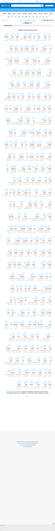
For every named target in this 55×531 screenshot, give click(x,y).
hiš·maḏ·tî (41, 226)
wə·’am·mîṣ (25, 370)
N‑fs (46, 184)
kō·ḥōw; (49, 346)
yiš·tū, (25, 214)
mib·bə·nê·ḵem (21, 274)
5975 (45, 357)
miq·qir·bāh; (31, 83)
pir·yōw (8, 238)
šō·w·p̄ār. (14, 71)
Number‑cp (19, 268)
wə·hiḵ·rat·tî (47, 83)
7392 (10, 357)
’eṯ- (10, 107)
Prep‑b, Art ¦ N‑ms (48, 172)
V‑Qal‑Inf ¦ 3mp (15, 112)
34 (36, 165)
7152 (10, 57)
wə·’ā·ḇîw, (43, 191)
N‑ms (15, 76)
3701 (49, 165)
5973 (49, 93)
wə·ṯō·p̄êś (18, 346)
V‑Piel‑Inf (13, 196)
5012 (23, 309)
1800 (32, 177)
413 (29, 189)
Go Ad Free (2, 525)
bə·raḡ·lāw (29, 358)
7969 (29, 33)
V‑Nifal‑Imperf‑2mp (22, 316)
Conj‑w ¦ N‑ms (49, 196)
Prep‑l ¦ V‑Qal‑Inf (9, 268)
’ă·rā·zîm (49, 238)
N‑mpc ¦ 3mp (8, 124)
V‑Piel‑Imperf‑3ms (12, 340)
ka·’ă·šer (35, 322)
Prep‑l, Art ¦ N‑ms (10, 52)
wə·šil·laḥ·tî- (47, 59)
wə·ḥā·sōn (36, 238)
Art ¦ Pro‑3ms (30, 388)
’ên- (26, 286)
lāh (11, 322)
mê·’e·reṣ (10, 250)
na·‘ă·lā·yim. (22, 167)
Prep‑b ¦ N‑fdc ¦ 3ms (28, 364)
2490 (13, 189)
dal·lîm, (33, 179)
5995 (6, 321)
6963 (21, 69)
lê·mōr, (34, 310)
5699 (22, 321)
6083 (49, 177)
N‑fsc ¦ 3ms (25, 352)
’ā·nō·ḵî (8, 310)
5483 (49, 369)
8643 (27, 69)
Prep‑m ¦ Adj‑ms (31, 340)
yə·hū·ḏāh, (49, 107)
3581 (49, 345)
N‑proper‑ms (38, 40)
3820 (19, 369)
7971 (48, 57)
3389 (33, 141)
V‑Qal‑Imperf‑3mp (35, 196)
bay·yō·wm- (37, 382)
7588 (39, 69)
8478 (35, 249)
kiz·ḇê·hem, (7, 119)
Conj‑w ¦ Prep (11, 40)
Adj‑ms (43, 172)
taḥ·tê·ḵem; (40, 322)
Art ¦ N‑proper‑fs (9, 64)
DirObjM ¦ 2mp (15, 256)
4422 (32, 345)
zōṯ (21, 286)
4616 (18, 189)
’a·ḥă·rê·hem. (31, 131)
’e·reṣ (45, 179)
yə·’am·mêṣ (12, 334)
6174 (49, 381)
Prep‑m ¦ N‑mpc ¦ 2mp (20, 280)
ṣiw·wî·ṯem (42, 310)
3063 (49, 105)
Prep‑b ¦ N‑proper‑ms (9, 136)
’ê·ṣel (14, 203)
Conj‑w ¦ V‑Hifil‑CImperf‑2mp (33, 304)
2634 (36, 237)
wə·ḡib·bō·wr (43, 346)
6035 (19, 177)
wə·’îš (50, 191)
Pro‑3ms (31, 244)
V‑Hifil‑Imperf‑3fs (28, 328)
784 (38, 57)
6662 (42, 165)
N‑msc (22, 52)
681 (13, 201)
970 (49, 285)
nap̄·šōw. (25, 346)
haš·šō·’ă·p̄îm (13, 167)
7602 (14, 165)
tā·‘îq (30, 322)
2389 (25, 333)
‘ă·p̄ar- (50, 179)
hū (31, 238)
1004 (18, 213)
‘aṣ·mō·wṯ (26, 47)
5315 (25, 345)
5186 (14, 177)
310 (32, 129)
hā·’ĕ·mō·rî (29, 226)
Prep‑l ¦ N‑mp (12, 280)
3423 (10, 261)
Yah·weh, (38, 35)
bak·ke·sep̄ (48, 167)
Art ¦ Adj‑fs (16, 328)
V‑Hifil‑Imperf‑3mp (13, 184)
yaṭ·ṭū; (14, 179)
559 (44, 33)
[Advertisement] (27, 422)
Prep (34, 40)
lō (29, 310)
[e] (49, 33)
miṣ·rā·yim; (48, 262)
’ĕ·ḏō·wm (16, 47)
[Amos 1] (1, 240)
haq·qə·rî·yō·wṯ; (8, 59)
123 (16, 45)
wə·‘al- (12, 35)
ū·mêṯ (50, 71)
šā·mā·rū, (27, 119)
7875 (10, 45)
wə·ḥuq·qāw (43, 119)
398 (27, 57)
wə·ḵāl (24, 83)
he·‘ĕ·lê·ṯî (21, 250)
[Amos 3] (53, 240)
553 (13, 333)
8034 (6, 189)
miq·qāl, (32, 334)
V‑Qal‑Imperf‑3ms (44, 364)
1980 (45, 129)
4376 (9, 153)
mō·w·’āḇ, (17, 35)
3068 (38, 33)
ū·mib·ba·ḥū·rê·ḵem (47, 286)
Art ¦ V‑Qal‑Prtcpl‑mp (12, 172)
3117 (38, 381)
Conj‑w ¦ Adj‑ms (35, 172)
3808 (49, 45)
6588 (24, 33)
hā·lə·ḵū (45, 131)
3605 (24, 81)
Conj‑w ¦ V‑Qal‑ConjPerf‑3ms (46, 76)
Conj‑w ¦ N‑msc (23, 88)
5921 (33, 33)
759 (17, 57)
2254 (30, 201)
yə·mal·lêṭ (32, 346)
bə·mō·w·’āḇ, (34, 59)
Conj (20, 196)
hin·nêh (12, 310)
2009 (12, 309)
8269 (18, 81)
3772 (48, 81)
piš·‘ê (25, 35)
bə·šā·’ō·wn (38, 71)
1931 (30, 237)
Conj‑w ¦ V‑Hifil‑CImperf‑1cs (15, 244)
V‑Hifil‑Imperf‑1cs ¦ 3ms (43, 52)
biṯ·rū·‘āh (28, 71)
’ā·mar (45, 35)
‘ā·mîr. (6, 322)
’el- (30, 191)
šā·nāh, (14, 262)
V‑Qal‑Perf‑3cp (27, 124)
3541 (48, 33)
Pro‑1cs (8, 316)
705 (19, 261)
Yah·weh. (38, 95)
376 (49, 189)
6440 (23, 225)
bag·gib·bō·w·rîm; (11, 370)
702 (6, 33)
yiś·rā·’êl (12, 286)
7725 (45, 45)
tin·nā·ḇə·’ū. (22, 310)
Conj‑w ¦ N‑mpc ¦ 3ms (42, 124)
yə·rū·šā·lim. (32, 143)
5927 (21, 249)
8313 (32, 45)
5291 (26, 189)
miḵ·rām (9, 155)
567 (30, 225)
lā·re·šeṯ (10, 262)
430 (11, 213)
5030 (12, 273)
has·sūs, (49, 370)
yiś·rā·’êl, (42, 155)
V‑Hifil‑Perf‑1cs (40, 232)
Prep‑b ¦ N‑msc (20, 76)
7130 (31, 81)
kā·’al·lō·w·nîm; (24, 238)
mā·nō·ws (37, 334)
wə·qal (38, 358)
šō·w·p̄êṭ (38, 83)
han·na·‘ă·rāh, (25, 191)
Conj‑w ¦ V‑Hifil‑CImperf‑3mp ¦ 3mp (17, 124)
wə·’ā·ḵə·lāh (26, 59)
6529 (8, 237)
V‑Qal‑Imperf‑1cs (11, 88)
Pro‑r (50, 136)
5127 (44, 381)
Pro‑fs (21, 292)
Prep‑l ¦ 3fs (10, 328)
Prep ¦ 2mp (41, 328)
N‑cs (39, 64)
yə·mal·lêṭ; (16, 358)
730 (49, 237)
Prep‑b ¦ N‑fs (27, 76)
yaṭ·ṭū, (21, 203)
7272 (29, 357)
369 (25, 285)
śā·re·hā (18, 83)
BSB (4, 20)
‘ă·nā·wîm (19, 179)
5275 (23, 165)
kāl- (10, 203)
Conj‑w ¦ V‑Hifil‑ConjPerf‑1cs (45, 88)
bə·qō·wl (21, 71)
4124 (17, 33)
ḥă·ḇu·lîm (30, 203)
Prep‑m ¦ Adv (49, 256)
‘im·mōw (49, 95)
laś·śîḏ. (11, 47)
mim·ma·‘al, (48, 250)
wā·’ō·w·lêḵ (42, 262)
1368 (44, 345)
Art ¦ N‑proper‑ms (29, 232)
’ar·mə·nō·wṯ (16, 59)
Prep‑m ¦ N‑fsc (9, 256)
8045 (41, 225)
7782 (14, 69)
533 (26, 369)
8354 (25, 213)
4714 (49, 261)
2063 (20, 285)
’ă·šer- (50, 131)
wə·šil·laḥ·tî (23, 131)
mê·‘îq (50, 322)
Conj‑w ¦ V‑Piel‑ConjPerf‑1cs (45, 64)
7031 (32, 333)
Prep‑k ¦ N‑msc (10, 232)
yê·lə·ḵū (36, 191)
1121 (22, 273)
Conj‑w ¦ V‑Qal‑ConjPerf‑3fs (24, 64)
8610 (18, 345)
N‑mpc (25, 40)
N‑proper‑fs (17, 40)
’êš (39, 59)
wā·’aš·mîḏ (17, 238)
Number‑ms (30, 40)
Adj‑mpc (33, 184)
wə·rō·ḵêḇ (10, 358)
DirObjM (10, 112)
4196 (49, 213)
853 (9, 105)
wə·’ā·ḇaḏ (47, 334)
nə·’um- (49, 298)
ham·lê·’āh (15, 322)
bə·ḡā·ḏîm (35, 203)
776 (45, 177)
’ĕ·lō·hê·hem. (10, 214)
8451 (6, 105)
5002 (49, 297)
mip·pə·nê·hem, (21, 226)
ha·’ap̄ (29, 286)
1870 (27, 177)
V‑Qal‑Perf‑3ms (43, 40)
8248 (36, 297)
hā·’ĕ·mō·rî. (40, 274)
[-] (11, 321)
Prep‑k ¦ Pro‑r (34, 328)
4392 (16, 321)
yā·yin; (14, 298)
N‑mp (36, 208)
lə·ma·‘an (18, 191)
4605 (49, 249)
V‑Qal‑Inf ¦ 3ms (31, 52)
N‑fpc (27, 52)
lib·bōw (19, 370)
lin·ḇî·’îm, (12, 274)
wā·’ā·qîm (32, 274)
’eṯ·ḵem (16, 250)
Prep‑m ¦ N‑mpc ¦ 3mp (21, 232)
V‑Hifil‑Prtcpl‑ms (48, 328)
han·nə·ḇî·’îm (48, 310)
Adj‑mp (20, 184)
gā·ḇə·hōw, (42, 238)
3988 (16, 105)
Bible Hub (27, 396)
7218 (39, 177)
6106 (26, 45)
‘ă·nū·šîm (37, 214)
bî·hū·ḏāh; (10, 131)
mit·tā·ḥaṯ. (35, 250)
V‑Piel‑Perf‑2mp (42, 316)
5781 (49, 321)
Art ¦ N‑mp (21, 304)
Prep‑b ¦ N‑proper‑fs (33, 64)
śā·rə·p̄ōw (32, 47)
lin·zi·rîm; (35, 286)
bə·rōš (39, 179)
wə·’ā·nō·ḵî (47, 226)
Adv (49, 40)
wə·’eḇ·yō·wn (35, 167)
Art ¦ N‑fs (26, 196)
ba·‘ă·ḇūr (29, 167)
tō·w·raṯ (6, 107)
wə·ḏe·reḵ (27, 179)
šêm (7, 191)
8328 (43, 249)
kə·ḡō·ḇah (10, 226)
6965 (32, 273)
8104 (28, 117)
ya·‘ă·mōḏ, (44, 358)
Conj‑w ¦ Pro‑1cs (47, 232)
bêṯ (19, 214)
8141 (14, 261)
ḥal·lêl (14, 191)
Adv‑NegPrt (49, 52)
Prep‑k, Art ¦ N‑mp (25, 244)
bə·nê (17, 286)
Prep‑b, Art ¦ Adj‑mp (11, 376)
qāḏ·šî (50, 203)
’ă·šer (15, 226)
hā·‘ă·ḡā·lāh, (21, 322)
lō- (19, 334)
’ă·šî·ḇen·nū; (44, 47)
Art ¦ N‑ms (49, 376)
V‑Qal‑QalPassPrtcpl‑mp (28, 208)
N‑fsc (7, 112)
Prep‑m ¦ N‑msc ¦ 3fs (30, 88)
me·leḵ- (21, 47)
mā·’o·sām (15, 107)
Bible (2, 20)
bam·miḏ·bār (27, 262)
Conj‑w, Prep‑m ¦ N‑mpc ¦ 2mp (46, 292)
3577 (8, 117)
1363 (11, 225)
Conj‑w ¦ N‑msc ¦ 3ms (42, 196)
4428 (21, 45)
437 (26, 237)
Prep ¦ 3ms (49, 100)
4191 (49, 69)
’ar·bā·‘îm (19, 262)
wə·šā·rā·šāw (42, 250)
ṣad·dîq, (42, 167)
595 (48, 225)
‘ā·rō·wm (49, 382)
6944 (49, 201)
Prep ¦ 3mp (32, 136)
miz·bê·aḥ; (49, 214)
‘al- (34, 35)
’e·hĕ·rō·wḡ (11, 83)
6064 (37, 213)
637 (29, 285)
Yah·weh (49, 119)
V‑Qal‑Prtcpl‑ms (37, 88)
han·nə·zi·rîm (20, 298)
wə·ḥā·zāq (24, 334)
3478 (42, 153)
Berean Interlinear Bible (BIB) (14, 391)
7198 (8, 345)
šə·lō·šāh (29, 35)
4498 (37, 333)
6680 (43, 309)
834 (49, 129)
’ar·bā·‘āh (6, 35)
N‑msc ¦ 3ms (43, 244)
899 (35, 201)
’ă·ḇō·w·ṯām (38, 131)
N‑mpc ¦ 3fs (18, 88)
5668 (29, 165)
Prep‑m (36, 256)
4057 (28, 261)
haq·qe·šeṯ (8, 346)
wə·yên (44, 214)
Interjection (12, 316)
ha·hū (31, 382)
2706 (44, 117)
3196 (44, 213)
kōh (49, 35)
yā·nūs (45, 382)
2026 (12, 81)
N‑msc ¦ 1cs (49, 208)
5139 (35, 285)
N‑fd (24, 172)
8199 (38, 81)
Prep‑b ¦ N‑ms (38, 76)
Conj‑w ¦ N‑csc (26, 184)
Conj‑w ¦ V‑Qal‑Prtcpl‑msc (16, 352)
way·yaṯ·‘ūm (20, 119)
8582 (21, 117)
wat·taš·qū (35, 298)
